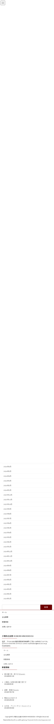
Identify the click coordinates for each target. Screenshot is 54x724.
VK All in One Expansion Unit (42, 720)
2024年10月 (8, 561)
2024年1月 (7, 599)
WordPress (14, 720)
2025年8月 (7, 514)
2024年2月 (7, 594)
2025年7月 (7, 518)
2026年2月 (7, 485)
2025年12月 (8, 495)
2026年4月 (7, 476)
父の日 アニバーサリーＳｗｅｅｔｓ (17, 706)
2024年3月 (7, 589)
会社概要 (5, 617)
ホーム (4, 612)
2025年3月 (7, 537)
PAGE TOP (50, 699)
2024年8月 (7, 570)
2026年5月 (7, 471)
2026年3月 (7, 481)
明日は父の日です (10, 698)
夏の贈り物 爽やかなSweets (14, 674)
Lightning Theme (26, 720)
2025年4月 (7, 533)
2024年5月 (7, 584)
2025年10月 (8, 504)
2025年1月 (7, 547)
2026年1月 (7, 490)
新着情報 (5, 622)
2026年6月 (7, 467)
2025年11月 (8, 500)
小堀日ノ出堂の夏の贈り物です (15, 682)
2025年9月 (7, 509)
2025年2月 (7, 542)
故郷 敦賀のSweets (11, 690)
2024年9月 (7, 566)
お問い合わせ (6, 627)
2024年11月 (8, 556)
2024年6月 (7, 580)
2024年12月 (8, 551)
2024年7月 (7, 575)
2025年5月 (7, 528)
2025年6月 (7, 523)
